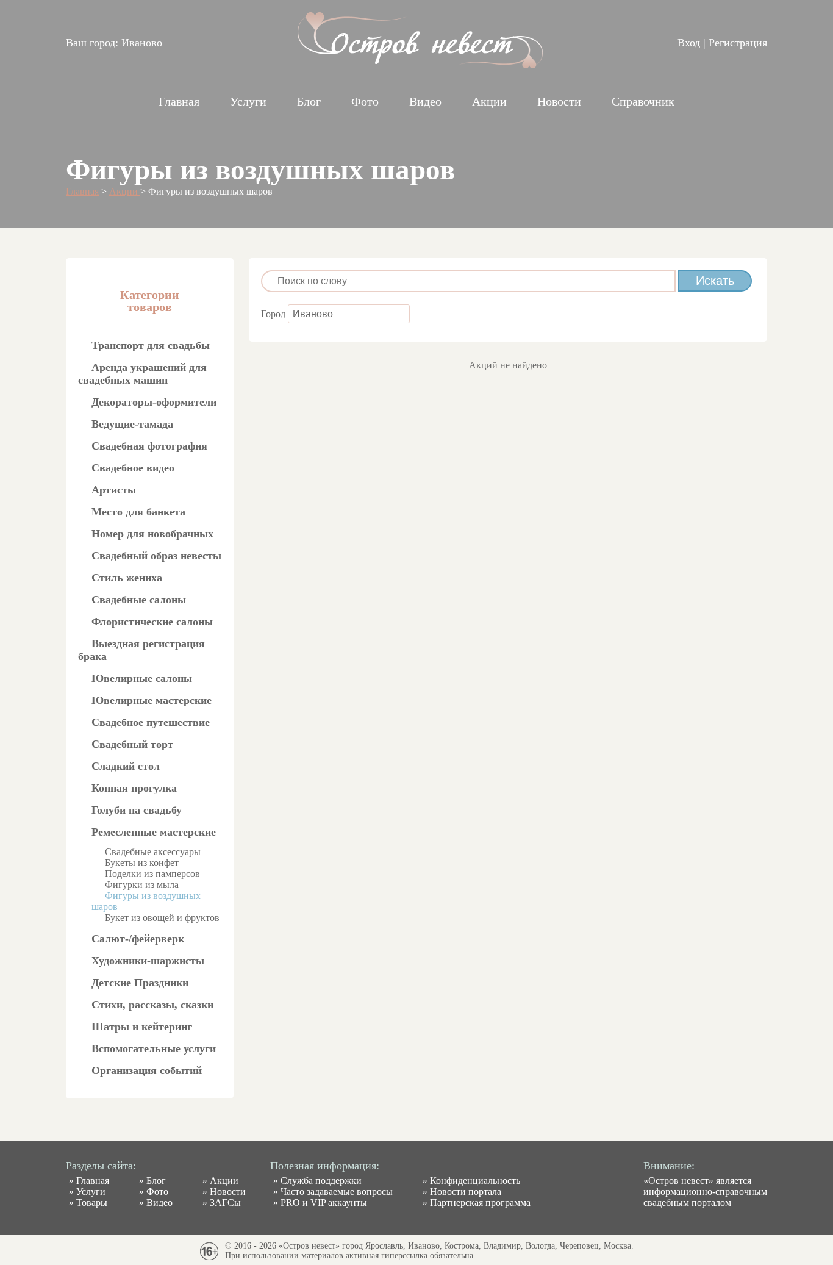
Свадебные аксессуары (153, 852)
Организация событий (146, 1070)
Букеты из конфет (142, 863)
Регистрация (738, 43)
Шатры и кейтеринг (141, 1026)
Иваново (141, 43)
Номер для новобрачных (152, 534)
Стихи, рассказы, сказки (152, 1004)
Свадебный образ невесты (156, 556)
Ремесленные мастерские (153, 832)
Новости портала (465, 1191)
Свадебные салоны (138, 599)
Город (274, 314)
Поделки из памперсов (152, 874)
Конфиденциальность (475, 1180)
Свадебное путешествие (150, 722)
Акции (489, 101)
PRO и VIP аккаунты (324, 1202)
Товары (91, 1202)
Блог (309, 101)
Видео (425, 101)
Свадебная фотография (149, 446)
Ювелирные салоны (141, 678)
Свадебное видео (132, 468)
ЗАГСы (225, 1202)
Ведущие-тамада (132, 424)
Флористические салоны (152, 621)
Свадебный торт (132, 744)
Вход (688, 43)
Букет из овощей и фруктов (162, 917)
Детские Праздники (139, 983)
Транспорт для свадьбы (150, 345)
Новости (559, 101)
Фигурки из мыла (142, 885)
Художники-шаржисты (147, 961)
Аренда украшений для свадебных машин (142, 373)
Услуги (248, 101)
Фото (365, 101)
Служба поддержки (321, 1180)
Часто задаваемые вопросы (337, 1191)
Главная (179, 101)
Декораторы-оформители (153, 402)
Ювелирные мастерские (151, 700)
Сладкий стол (125, 766)
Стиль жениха (126, 578)
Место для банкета (138, 512)
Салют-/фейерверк (137, 939)
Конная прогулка (134, 788)
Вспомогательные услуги (153, 1048)
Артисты (113, 490)
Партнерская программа (480, 1202)
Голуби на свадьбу (136, 810)
